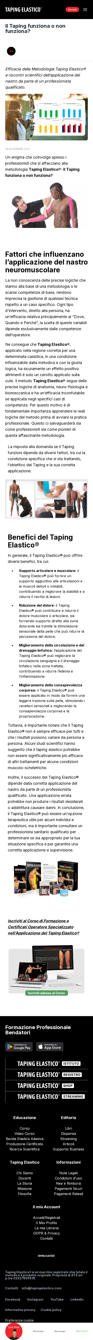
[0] (57, 9)
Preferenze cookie (19, 1320)
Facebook (12, 1299)
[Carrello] (57, 9)
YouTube (57, 1299)
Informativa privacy (20, 1310)
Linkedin (77, 1299)
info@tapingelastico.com (41, 1288)
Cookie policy (51, 1310)
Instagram (35, 1299)
